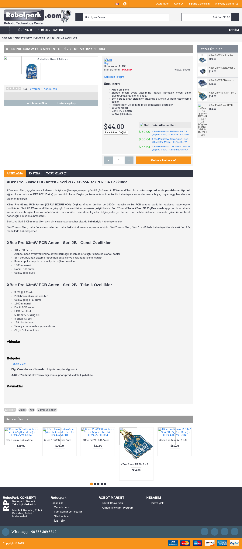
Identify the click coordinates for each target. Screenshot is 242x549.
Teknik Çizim (18, 363)
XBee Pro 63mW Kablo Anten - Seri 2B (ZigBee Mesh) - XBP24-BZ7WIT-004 (164, 142)
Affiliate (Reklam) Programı (118, 507)
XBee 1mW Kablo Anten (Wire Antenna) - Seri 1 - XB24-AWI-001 (222, 68)
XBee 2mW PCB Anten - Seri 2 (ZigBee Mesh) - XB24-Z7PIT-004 (222, 80)
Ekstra (34, 173)
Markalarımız (62, 507)
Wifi (31, 409)
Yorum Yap (50, 88)
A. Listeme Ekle (37, 103)
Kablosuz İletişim (114, 76)
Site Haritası (61, 516)
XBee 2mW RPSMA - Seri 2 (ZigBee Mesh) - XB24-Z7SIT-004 (222, 92)
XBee (22, 409)
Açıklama (15, 173)
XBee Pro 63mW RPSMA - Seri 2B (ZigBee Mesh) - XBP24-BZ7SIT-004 (222, 105)
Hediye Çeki (157, 502)
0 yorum (35, 88)
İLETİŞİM (59, 520)
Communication (47, 409)
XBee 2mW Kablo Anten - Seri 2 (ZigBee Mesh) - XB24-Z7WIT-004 (222, 55)
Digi (106, 63)
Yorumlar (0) (56, 173)
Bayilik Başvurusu (112, 502)
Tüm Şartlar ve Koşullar (68, 511)
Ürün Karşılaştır (67, 103)
